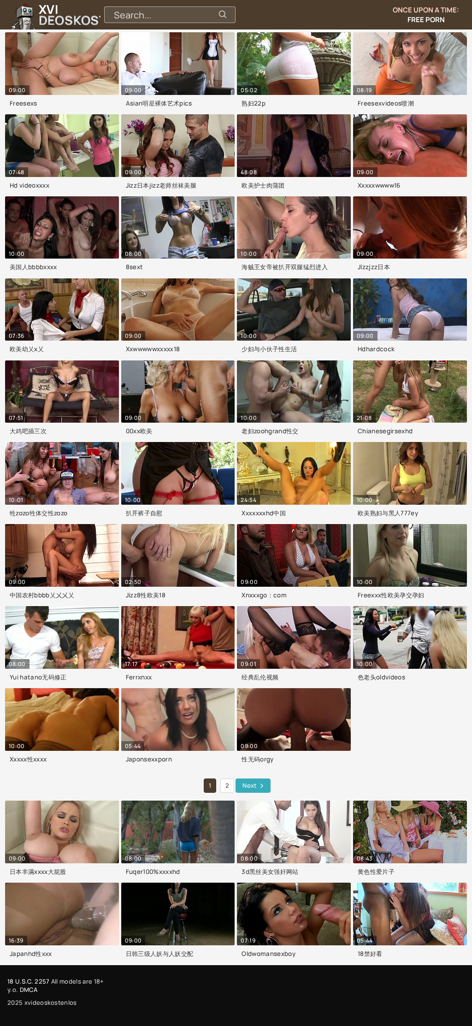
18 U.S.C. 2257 (28, 981)
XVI (93, 15)
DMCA (28, 989)
